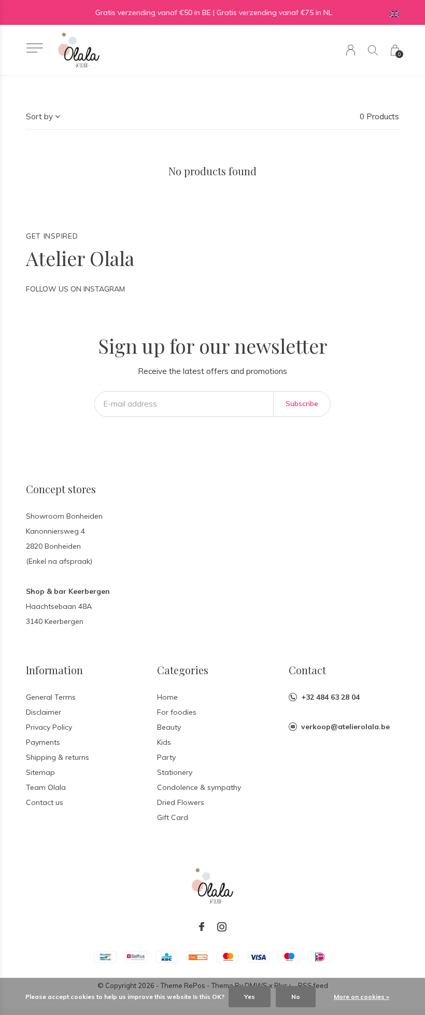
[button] (34, 48)
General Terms (51, 697)
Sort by (39, 116)
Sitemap (40, 772)
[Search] (373, 50)
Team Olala (46, 787)
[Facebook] (201, 927)
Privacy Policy (49, 727)
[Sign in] (350, 50)
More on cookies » (361, 996)
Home (167, 697)
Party (166, 757)
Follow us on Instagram (75, 289)
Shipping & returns (57, 757)
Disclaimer (43, 712)
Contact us (44, 802)
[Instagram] (221, 927)
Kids (164, 742)
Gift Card (172, 817)
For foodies (176, 712)
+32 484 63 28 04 (330, 697)
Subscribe (302, 403)
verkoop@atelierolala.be (345, 726)
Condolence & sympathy (199, 787)
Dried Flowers (180, 802)
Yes (249, 996)
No (295, 996)
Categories (182, 670)
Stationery (174, 772)
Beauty (169, 727)
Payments (43, 742)
